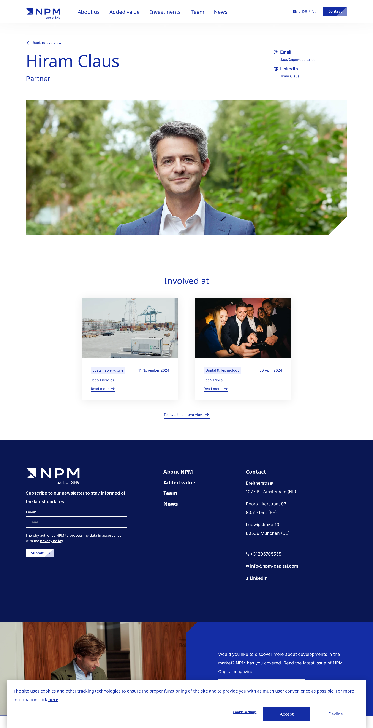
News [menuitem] (170, 503)
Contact (335, 11)
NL (314, 11)
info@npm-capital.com (274, 566)
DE (304, 11)
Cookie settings (244, 712)
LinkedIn (258, 578)
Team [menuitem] (170, 493)
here (53, 699)
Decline (335, 714)
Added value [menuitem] (179, 482)
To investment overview (183, 414)
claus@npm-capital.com (299, 59)
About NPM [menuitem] (178, 471)
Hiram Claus (289, 76)
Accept (287, 714)
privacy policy (51, 541)
